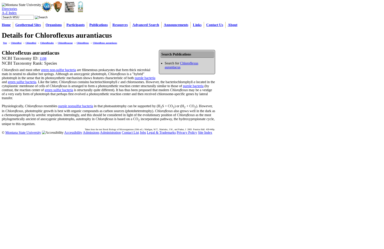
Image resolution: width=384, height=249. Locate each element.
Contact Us (214, 25)
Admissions (91, 132)
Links (197, 25)
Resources (120, 25)
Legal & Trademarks (161, 132)
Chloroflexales (47, 43)
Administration (110, 132)
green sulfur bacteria (22, 82)
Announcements (176, 25)
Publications (98, 25)
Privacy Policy (187, 132)
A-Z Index (9, 13)
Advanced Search (145, 25)
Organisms (54, 25)
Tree (5, 43)
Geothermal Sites (28, 25)
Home (6, 25)
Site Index (205, 132)
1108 (43, 58)
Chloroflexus (83, 43)
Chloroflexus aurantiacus (105, 43)
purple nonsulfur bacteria (75, 106)
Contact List (130, 132)
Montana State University (23, 132)
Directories (9, 9)
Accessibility (73, 132)
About (232, 25)
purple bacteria (145, 78)
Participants (75, 25)
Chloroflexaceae (65, 43)
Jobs (143, 132)
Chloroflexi (16, 43)
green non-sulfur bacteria (58, 70)
